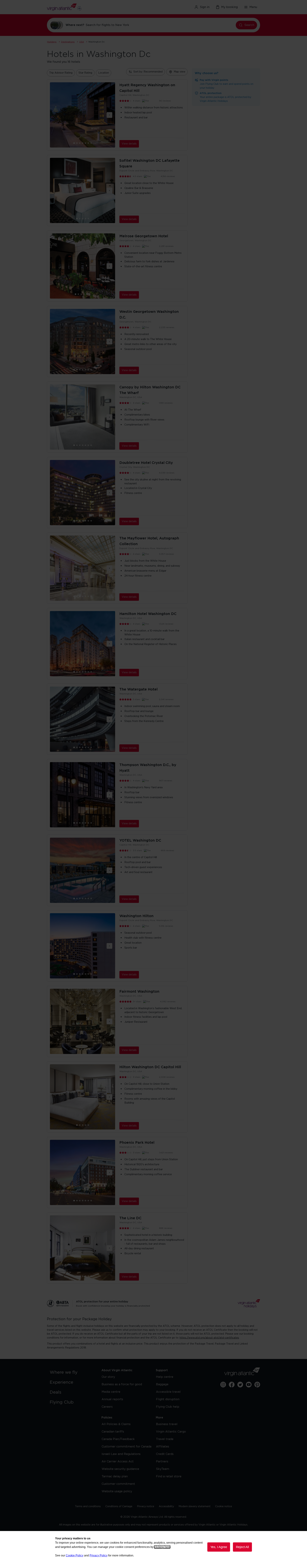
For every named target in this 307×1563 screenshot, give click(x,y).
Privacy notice (145, 1506)
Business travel (166, 1424)
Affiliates (162, 1446)
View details (129, 144)
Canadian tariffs (113, 1431)
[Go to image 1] (77, 143)
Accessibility (166, 1506)
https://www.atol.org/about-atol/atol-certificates (209, 1338)
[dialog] (153, 1547)
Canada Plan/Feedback (118, 1439)
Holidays (51, 42)
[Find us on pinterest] (257, 1384)
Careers (107, 1406)
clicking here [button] (162, 1546)
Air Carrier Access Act (118, 1461)
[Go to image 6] (91, 143)
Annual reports (112, 1399)
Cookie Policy (74, 1555)
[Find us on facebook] (232, 1384)
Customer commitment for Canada (126, 1446)
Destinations (68, 42)
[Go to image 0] (74, 143)
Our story (108, 1376)
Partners (162, 1461)
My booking (229, 7)
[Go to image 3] (82, 143)
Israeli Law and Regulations (121, 1454)
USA (81, 42)
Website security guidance (120, 1469)
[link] (72, 1372)
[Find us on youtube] (249, 1384)
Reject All (242, 1547)
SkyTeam (162, 1469)
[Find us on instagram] (223, 1384)
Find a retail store (168, 1476)
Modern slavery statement (195, 1506)
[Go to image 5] (88, 143)
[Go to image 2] (79, 143)
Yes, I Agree (218, 1547)
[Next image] (109, 115)
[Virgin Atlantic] (81, 7)
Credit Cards (165, 1454)
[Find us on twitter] (240, 1384)
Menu (253, 7)
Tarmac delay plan (115, 1476)
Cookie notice (223, 1506)
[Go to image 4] (85, 143)
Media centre (111, 1391)
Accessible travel (168, 1391)
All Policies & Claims (116, 1424)
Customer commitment (118, 1483)
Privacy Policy (98, 1555)
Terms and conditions (88, 1506)
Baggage (162, 1384)
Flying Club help (167, 1406)
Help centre (164, 1376)
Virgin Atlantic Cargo (171, 1431)
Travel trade (164, 1439)
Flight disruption (167, 1399)
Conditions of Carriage (118, 1506)
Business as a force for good (122, 1384)
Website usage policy (117, 1491)
